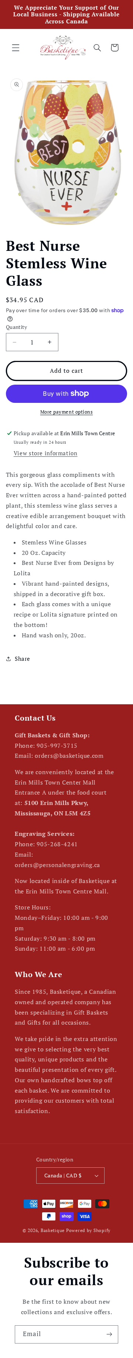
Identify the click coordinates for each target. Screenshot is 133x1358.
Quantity (16, 327)
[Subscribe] (109, 1334)
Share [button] (22, 658)
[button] (15, 47)
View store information (46, 453)
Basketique (53, 1230)
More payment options (66, 412)
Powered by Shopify (88, 1230)
